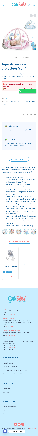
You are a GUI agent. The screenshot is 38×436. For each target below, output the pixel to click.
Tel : (9, 315)
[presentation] (5, 37)
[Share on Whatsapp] (34, 114)
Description (17, 159)
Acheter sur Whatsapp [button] (29, 91)
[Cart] (34, 5)
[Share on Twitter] (27, 114)
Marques (6, 392)
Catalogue (6, 388)
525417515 (11, 346)
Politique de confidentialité (12, 374)
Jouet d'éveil (25, 101)
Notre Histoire (8, 363)
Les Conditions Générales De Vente (15, 370)
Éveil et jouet (13, 58)
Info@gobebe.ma (8, 349)
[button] (3, 5)
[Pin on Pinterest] (31, 114)
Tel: (9, 326)
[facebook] (15, 424)
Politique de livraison (10, 367)
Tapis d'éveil (25, 58)
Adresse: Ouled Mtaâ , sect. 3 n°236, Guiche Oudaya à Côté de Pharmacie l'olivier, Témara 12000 (17, 322)
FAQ (4, 410)
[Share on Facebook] (23, 114)
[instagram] (19, 424)
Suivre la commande (10, 407)
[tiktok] (22, 424)
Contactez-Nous (8, 414)
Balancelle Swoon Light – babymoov (10, 265)
